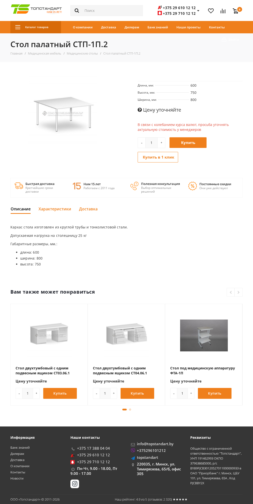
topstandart (147, 457)
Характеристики (55, 209)
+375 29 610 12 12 (93, 454)
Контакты (217, 27)
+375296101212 (151, 450)
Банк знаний (158, 27)
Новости (16, 478)
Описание (21, 209)
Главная (16, 53)
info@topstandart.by (155, 443)
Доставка (108, 27)
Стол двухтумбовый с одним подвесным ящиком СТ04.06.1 (120, 370)
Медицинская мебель (44, 53)
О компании (83, 27)
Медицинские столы (82, 53)
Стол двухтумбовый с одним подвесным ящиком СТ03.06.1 (43, 370)
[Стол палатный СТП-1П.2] (62, 114)
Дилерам (132, 27)
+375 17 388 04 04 (93, 448)
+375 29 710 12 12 (93, 461)
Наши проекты (188, 27)
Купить (188, 142)
